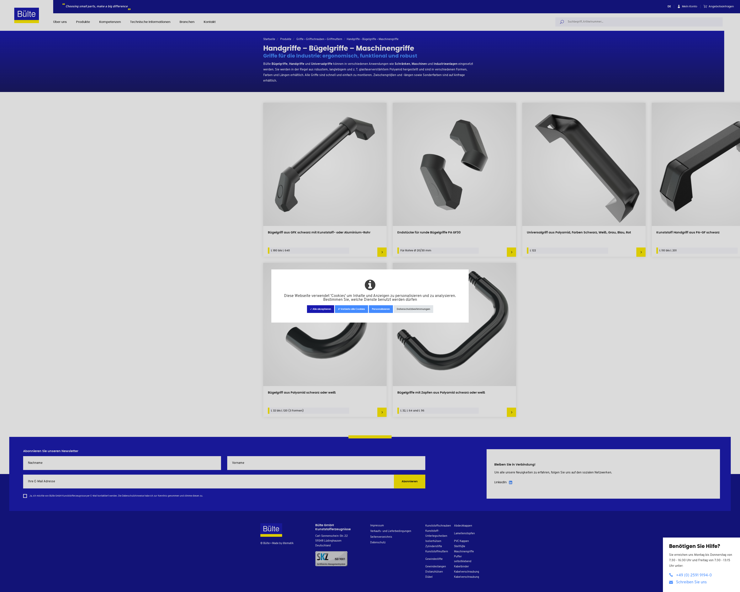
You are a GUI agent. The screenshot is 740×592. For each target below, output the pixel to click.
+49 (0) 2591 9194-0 (694, 575)
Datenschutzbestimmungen (413, 309)
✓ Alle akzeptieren (320, 309)
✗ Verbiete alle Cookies (351, 309)
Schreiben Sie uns (691, 582)
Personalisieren (381, 309)
